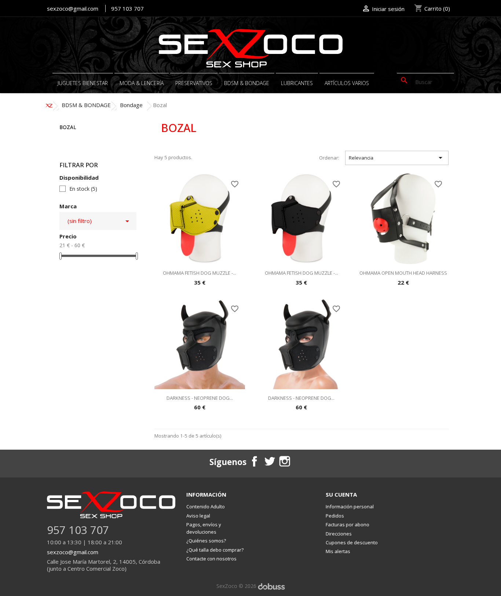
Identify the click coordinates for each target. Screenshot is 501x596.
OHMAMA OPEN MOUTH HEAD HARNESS (403, 273)
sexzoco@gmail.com (72, 8)
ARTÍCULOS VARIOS (347, 83)
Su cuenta (341, 494)
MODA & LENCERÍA (142, 83)
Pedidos (335, 515)
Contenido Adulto (205, 506)
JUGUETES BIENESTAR (83, 83)
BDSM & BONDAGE (246, 83)
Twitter (269, 461)
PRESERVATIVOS (193, 83)
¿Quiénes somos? (206, 540)
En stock (83, 189)
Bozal (67, 127)
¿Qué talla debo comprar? (215, 549)
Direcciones (339, 533)
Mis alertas (338, 551)
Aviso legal (198, 515)
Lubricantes (297, 83)
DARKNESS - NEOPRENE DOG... (200, 398)
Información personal (350, 506)
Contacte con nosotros (211, 558)
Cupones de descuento (352, 542)
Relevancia (397, 157)
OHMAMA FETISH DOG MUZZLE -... (199, 273)
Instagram (284, 461)
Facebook (254, 461)
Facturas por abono (347, 524)
